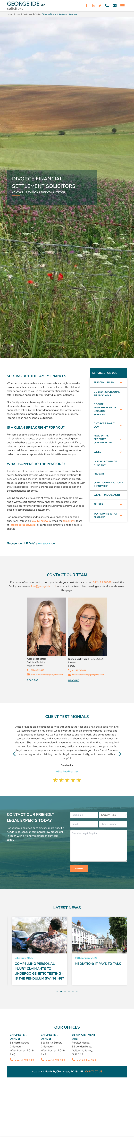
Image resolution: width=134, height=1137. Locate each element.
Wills (97, 452)
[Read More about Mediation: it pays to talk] (97, 935)
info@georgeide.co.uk (44, 586)
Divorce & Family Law (104, 425)
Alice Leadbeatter (36, 658)
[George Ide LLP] (26, 5)
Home (9, 14)
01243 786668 (102, 582)
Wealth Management (107, 494)
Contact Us (93, 1071)
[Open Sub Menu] (121, 382)
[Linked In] (93, 5)
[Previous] (14, 754)
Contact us (19, 192)
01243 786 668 (24, 1060)
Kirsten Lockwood (77, 659)
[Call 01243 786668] (107, 5)
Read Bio (32, 680)
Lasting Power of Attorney (105, 463)
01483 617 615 (86, 1060)
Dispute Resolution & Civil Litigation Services (105, 409)
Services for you (104, 373)
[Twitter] (100, 5)
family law (69, 521)
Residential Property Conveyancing (103, 439)
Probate (99, 473)
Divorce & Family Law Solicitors (28, 14)
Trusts (98, 504)
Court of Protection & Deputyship (108, 484)
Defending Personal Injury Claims (107, 393)
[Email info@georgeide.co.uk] (115, 6)
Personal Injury (104, 382)
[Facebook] (86, 5)
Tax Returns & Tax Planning (105, 515)
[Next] (119, 754)
